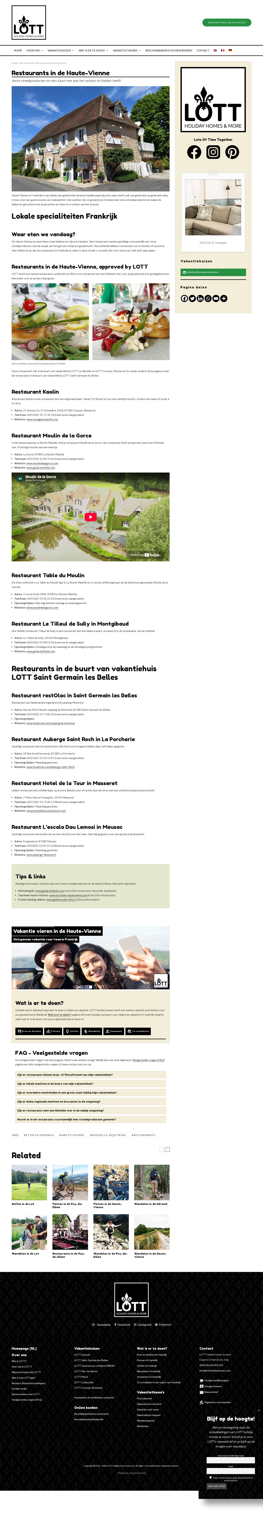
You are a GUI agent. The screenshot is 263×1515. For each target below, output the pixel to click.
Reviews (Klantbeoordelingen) (28, 1383)
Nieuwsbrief (208, 1391)
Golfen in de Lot (23, 1204)
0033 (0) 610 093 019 (211, 1365)
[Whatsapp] (208, 298)
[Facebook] (184, 298)
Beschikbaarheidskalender (89, 1419)
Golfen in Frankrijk (147, 1365)
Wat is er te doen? (92, 50)
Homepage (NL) (24, 1348)
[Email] (216, 298)
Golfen (71, 1031)
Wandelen (92, 1031)
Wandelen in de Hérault (150, 1204)
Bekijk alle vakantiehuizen (200, 272)
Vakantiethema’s (125, 50)
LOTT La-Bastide (83, 1382)
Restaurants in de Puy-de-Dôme (68, 1255)
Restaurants (144, 1135)
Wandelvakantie (146, 1420)
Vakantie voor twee (148, 1409)
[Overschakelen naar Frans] (223, 50)
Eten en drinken (26, 63)
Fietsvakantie (144, 1398)
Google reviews (210, 1386)
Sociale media (19, 1388)
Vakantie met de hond (149, 1403)
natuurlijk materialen (213, 243)
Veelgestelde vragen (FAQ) (27, 1399)
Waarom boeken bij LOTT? (26, 1372)
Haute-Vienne (72, 1135)
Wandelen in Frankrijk (148, 1371)
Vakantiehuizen (59, 50)
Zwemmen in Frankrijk (149, 1376)
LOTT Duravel (82, 1354)
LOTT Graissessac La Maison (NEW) (94, 1365)
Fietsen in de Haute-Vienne (107, 1205)
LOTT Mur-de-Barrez (86, 1371)
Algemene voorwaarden (215, 1402)
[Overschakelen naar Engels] (215, 50)
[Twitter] (192, 298)
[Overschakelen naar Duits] (230, 50)
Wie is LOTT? (19, 1361)
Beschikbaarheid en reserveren (168, 50)
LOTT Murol (81, 1376)
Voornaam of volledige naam (231, 1455)
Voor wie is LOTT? (22, 1366)
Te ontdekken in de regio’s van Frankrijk (159, 1382)
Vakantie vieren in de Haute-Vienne (57, 931)
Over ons (33, 50)
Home (18, 50)
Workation (143, 1426)
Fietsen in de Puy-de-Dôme (67, 1205)
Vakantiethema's (150, 1392)
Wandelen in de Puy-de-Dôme (110, 1255)
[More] (223, 298)
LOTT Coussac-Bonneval (88, 1387)
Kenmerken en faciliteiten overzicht (94, 1397)
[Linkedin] (200, 298)
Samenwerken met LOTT (26, 1394)
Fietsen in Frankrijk (147, 1360)
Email (230, 1466)
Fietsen (53, 1031)
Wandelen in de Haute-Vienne (150, 1255)
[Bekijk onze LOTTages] (213, 211)
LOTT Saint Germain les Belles (91, 1360)
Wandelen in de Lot (25, 1253)
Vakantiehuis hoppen (148, 1415)
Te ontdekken (138, 1031)
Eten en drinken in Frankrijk (152, 1354)
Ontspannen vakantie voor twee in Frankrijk (45, 939)
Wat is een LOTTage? (23, 1377)
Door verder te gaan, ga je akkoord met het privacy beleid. (233, 1479)
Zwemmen (113, 1031)
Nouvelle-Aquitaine (109, 1135)
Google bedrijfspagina (214, 1380)
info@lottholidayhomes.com (215, 1370)
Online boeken (86, 1408)
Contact (202, 50)
